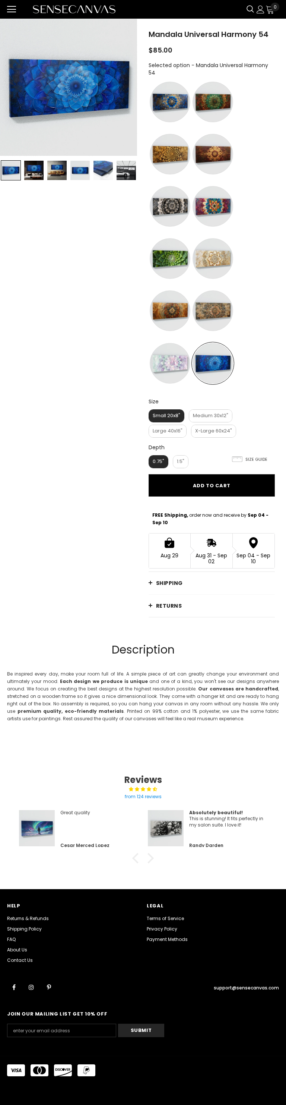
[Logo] (74, 9)
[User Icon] (260, 9)
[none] (11, 170)
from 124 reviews (143, 796)
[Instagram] (31, 987)
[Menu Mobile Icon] (11, 9)
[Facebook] (13, 987)
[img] (142, 789)
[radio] (170, 102)
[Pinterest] (48, 987)
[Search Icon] (250, 9)
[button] (137, 858)
